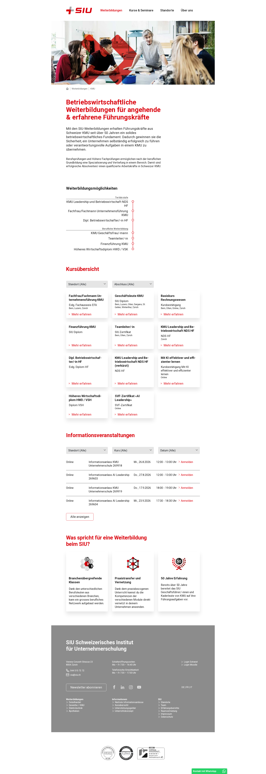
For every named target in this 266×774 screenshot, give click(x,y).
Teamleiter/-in (118, 238)
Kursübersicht (121, 705)
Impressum (166, 714)
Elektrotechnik (76, 708)
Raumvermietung (169, 711)
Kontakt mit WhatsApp (204, 771)
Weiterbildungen (111, 10)
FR (187, 687)
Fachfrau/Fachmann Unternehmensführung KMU (98, 213)
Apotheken (74, 711)
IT (191, 687)
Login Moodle (190, 664)
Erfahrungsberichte (170, 708)
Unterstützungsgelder (125, 708)
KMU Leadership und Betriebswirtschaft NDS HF (97, 203)
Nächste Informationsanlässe (129, 702)
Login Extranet (191, 661)
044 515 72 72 (77, 670)
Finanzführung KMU (114, 244)
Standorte (167, 10)
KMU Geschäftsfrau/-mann (109, 233)
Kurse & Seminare (141, 10)
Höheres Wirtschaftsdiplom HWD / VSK (101, 249)
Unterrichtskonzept (124, 711)
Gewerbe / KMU (76, 705)
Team (163, 705)
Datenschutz (167, 717)
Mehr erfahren (81, 314)
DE (182, 687)
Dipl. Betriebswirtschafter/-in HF (105, 220)
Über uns (187, 10)
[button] (87, 284)
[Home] (68, 88)
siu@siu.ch (75, 675)
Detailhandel (75, 702)
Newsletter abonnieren (86, 687)
